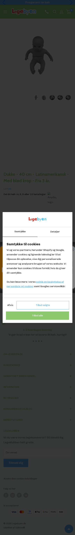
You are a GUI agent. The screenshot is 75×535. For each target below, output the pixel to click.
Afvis (10, 305)
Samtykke (20, 231)
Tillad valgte (43, 305)
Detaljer (55, 231)
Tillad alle (37, 315)
